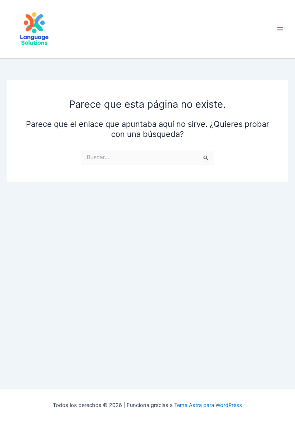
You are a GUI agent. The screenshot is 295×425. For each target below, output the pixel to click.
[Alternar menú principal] (280, 29)
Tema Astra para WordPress (208, 405)
